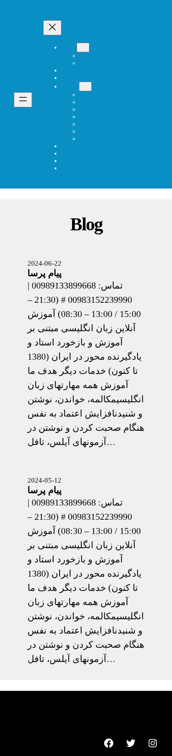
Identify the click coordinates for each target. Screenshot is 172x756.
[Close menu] (52, 27)
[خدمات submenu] (85, 86)
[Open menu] (23, 99)
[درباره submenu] (83, 47)
